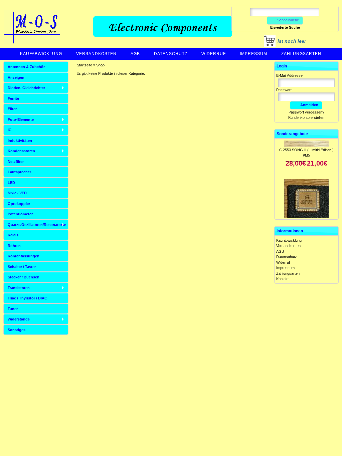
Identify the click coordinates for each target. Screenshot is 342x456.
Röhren (14, 246)
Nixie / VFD (17, 193)
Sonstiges (16, 330)
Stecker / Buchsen (23, 277)
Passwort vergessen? (306, 112)
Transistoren (19, 288)
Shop (100, 65)
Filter (12, 109)
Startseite (84, 65)
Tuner (13, 309)
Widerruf (213, 53)
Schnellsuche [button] (288, 20)
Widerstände (19, 319)
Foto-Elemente (21, 120)
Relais (13, 235)
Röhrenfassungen (23, 256)
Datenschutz (170, 53)
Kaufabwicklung (41, 53)
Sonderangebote (292, 134)
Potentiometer (20, 214)
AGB (135, 53)
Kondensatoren (21, 151)
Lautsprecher (19, 172)
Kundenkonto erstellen (306, 118)
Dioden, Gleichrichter (26, 88)
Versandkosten (96, 53)
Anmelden (309, 105)
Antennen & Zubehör (26, 67)
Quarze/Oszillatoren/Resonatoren (37, 225)
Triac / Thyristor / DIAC (27, 298)
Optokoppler (19, 204)
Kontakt (282, 279)
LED (11, 183)
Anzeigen (16, 77)
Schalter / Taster (22, 267)
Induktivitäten (20, 141)
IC (9, 130)
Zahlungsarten (301, 53)
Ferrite (13, 98)
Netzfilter (16, 162)
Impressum (253, 53)
